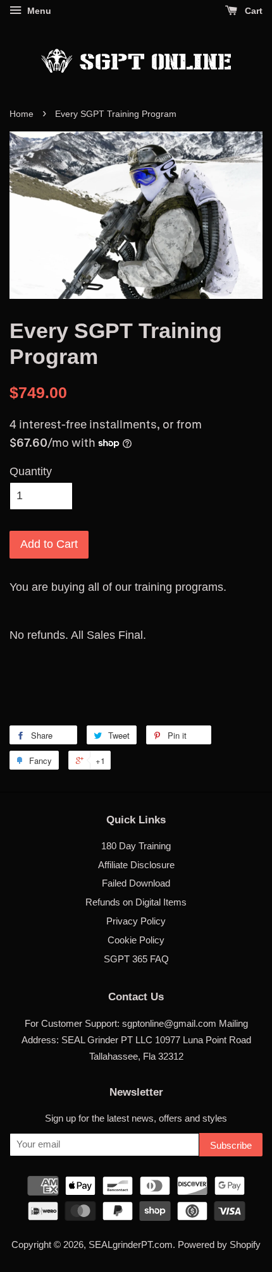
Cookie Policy (136, 940)
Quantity (30, 471)
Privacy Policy (136, 921)
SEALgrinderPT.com (131, 1244)
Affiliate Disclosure (136, 864)
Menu (38, 11)
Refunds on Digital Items (136, 902)
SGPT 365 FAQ (136, 959)
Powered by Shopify (219, 1244)
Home (21, 114)
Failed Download (136, 883)
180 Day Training (136, 845)
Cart (252, 11)
